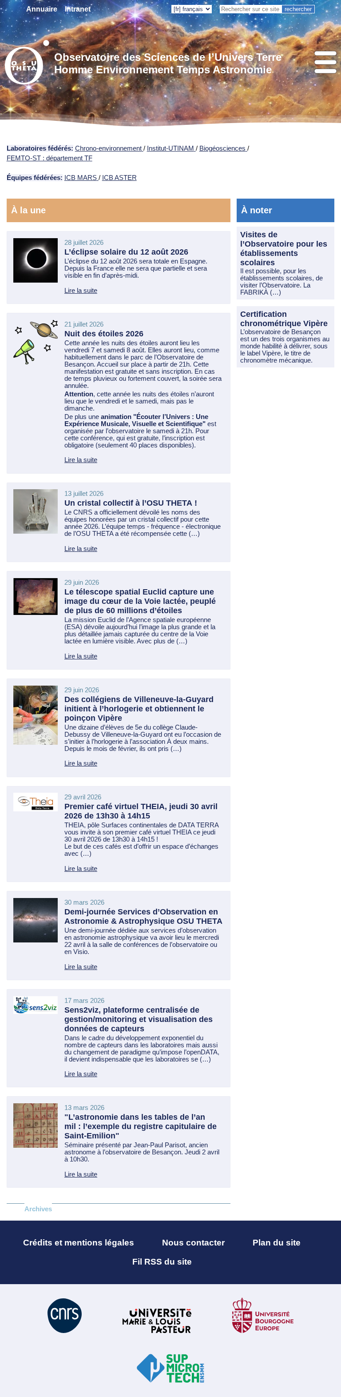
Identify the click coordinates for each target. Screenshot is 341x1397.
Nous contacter (193, 1242)
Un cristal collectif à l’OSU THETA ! (130, 503)
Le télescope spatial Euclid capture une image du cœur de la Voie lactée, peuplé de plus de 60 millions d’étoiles (140, 601)
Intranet (78, 9)
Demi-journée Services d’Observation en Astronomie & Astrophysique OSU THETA (143, 916)
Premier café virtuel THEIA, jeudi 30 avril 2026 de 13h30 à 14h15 (141, 811)
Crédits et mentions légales (78, 1242)
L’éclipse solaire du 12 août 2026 (126, 251)
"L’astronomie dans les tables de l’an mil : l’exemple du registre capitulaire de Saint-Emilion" (140, 1126)
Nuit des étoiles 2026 (103, 333)
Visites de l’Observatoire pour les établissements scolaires (283, 248)
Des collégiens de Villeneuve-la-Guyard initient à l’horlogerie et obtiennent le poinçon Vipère (139, 708)
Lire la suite (80, 290)
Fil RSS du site (162, 1261)
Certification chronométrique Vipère (284, 319)
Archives (38, 1209)
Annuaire (41, 9)
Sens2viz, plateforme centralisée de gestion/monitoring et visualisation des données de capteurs (138, 1019)
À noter (256, 210)
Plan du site (277, 1242)
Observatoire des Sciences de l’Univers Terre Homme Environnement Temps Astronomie (168, 63)
